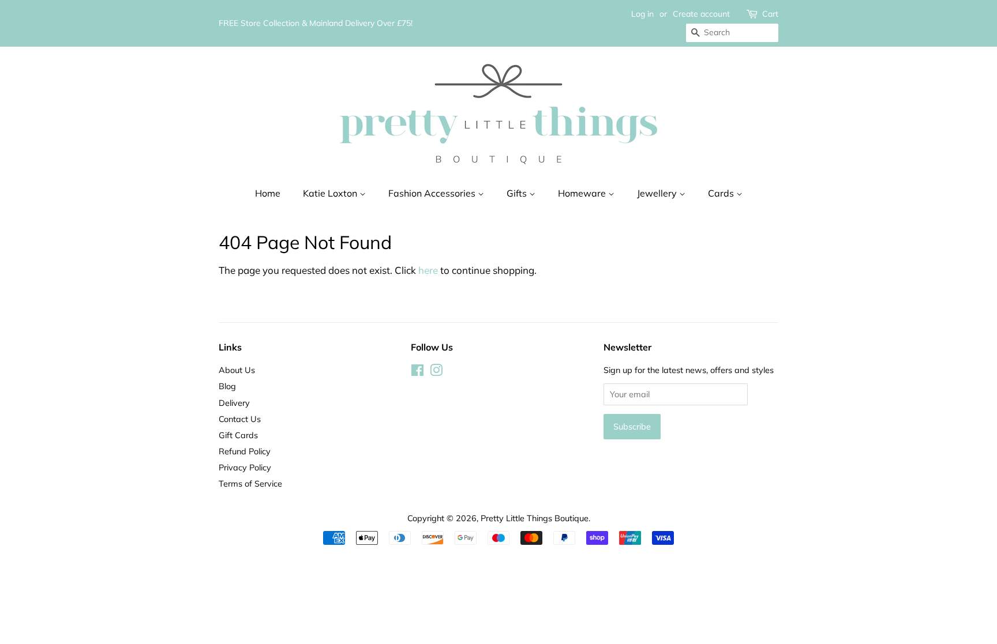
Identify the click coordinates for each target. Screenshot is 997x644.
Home (267, 193)
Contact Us (240, 418)
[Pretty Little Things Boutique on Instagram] (436, 372)
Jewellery (658, 193)
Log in (642, 14)
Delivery (234, 402)
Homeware (583, 193)
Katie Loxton (331, 193)
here (428, 270)
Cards (722, 193)
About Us (237, 369)
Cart (770, 14)
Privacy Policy (245, 467)
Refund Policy (245, 451)
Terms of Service (250, 483)
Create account (701, 14)
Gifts (518, 193)
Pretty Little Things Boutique (535, 518)
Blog (227, 386)
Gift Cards (238, 435)
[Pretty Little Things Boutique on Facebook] (417, 372)
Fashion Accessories (433, 193)
